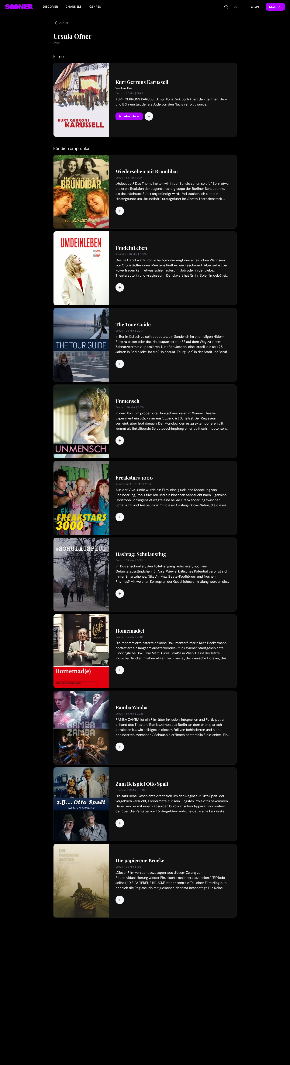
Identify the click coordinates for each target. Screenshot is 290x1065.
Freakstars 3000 (134, 478)
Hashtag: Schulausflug (140, 554)
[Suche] (226, 7)
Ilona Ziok (126, 88)
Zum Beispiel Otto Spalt (141, 784)
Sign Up (275, 7)
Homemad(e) (129, 631)
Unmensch (127, 401)
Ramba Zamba (131, 707)
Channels (74, 6)
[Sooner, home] (19, 6)
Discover (50, 6)
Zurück (64, 23)
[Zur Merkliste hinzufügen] (149, 116)
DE (235, 7)
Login (254, 7)
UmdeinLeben (131, 248)
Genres (95, 6)
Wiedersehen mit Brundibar (147, 171)
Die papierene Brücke (139, 860)
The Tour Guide (133, 324)
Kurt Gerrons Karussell (141, 82)
